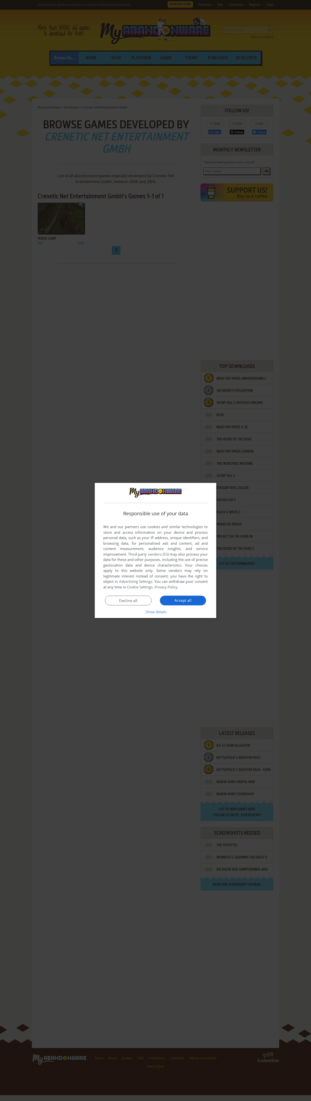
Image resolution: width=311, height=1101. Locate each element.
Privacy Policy (166, 587)
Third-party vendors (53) (148, 554)
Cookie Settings (140, 587)
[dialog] (155, 550)
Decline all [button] (128, 600)
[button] (156, 611)
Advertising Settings (135, 581)
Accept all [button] (182, 600)
